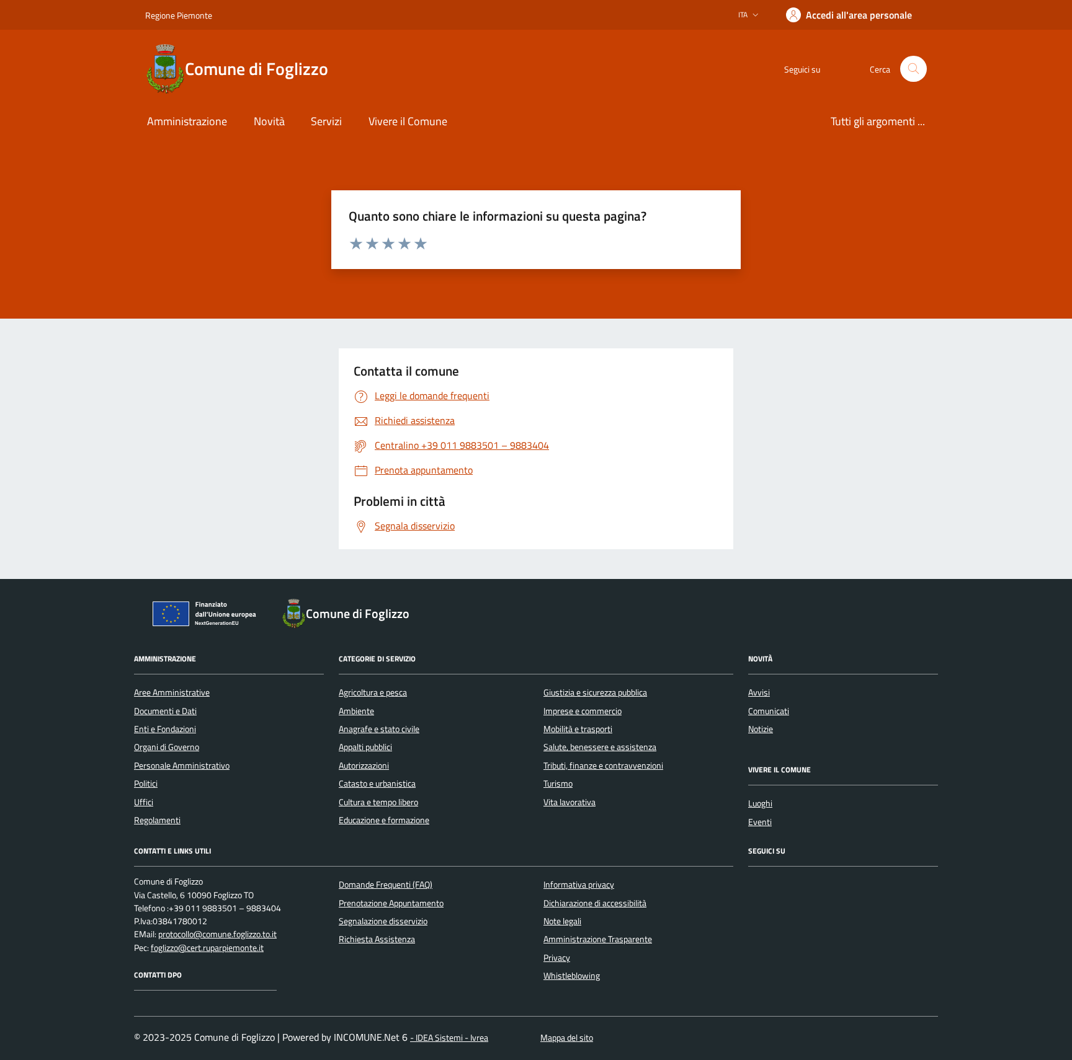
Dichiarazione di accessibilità (594, 903)
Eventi (760, 822)
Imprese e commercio (582, 711)
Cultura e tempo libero (378, 802)
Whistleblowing (571, 976)
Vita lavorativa (569, 802)
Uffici (143, 802)
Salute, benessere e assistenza (599, 747)
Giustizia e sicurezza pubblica (595, 692)
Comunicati (768, 711)
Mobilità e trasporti (577, 729)
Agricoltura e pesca (373, 692)
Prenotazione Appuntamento (391, 903)
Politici (146, 783)
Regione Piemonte (178, 15)
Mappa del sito (566, 1038)
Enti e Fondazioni (165, 729)
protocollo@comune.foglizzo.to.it (217, 934)
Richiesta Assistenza (377, 939)
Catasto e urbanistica (377, 783)
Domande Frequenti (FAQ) (385, 884)
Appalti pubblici (365, 747)
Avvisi (759, 692)
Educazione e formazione (384, 820)
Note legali (562, 921)
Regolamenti (157, 820)
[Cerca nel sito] (913, 69)
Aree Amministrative (172, 692)
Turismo (558, 783)
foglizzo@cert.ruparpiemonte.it (207, 948)
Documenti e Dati (165, 711)
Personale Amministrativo (182, 765)
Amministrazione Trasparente (597, 939)
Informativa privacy (578, 884)
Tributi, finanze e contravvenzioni (603, 765)
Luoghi (760, 803)
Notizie (760, 729)
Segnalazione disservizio (383, 921)
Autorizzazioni (364, 765)
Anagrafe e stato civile (379, 729)
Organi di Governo (166, 747)
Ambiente (356, 711)
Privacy (556, 958)
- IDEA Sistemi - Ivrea (449, 1038)
